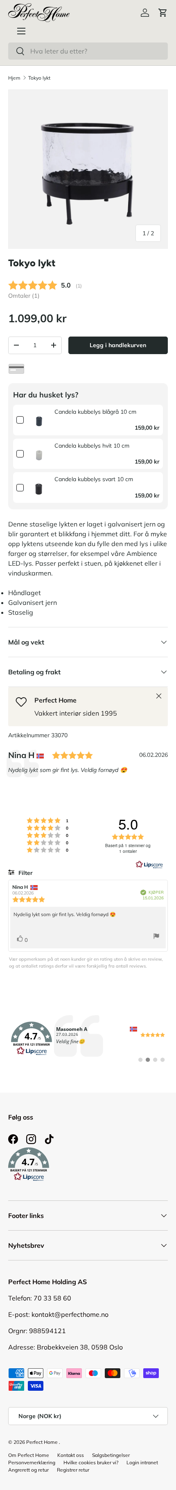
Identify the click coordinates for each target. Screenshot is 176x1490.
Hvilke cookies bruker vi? (90, 1462)
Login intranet (142, 1462)
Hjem (14, 78)
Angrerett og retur (28, 1470)
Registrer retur (73, 1470)
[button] (163, 13)
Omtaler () (24, 295)
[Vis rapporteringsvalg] (156, 937)
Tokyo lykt (39, 78)
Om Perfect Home (28, 1455)
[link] (39, 420)
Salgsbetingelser (111, 1455)
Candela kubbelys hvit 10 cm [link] (91, 445)
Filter (25, 873)
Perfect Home (42, 1442)
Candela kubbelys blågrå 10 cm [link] (95, 411)
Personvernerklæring (31, 1462)
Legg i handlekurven (118, 345)
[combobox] (88, 51)
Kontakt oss (70, 1455)
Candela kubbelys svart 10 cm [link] (93, 479)
